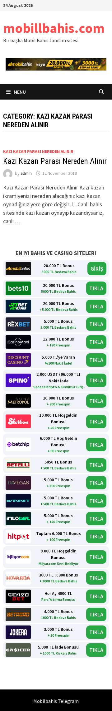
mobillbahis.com (54, 28)
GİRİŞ (97, 268)
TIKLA (96, 288)
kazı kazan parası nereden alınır (38, 151)
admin (26, 173)
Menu (19, 92)
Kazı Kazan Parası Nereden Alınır (55, 161)
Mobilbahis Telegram (56, 701)
